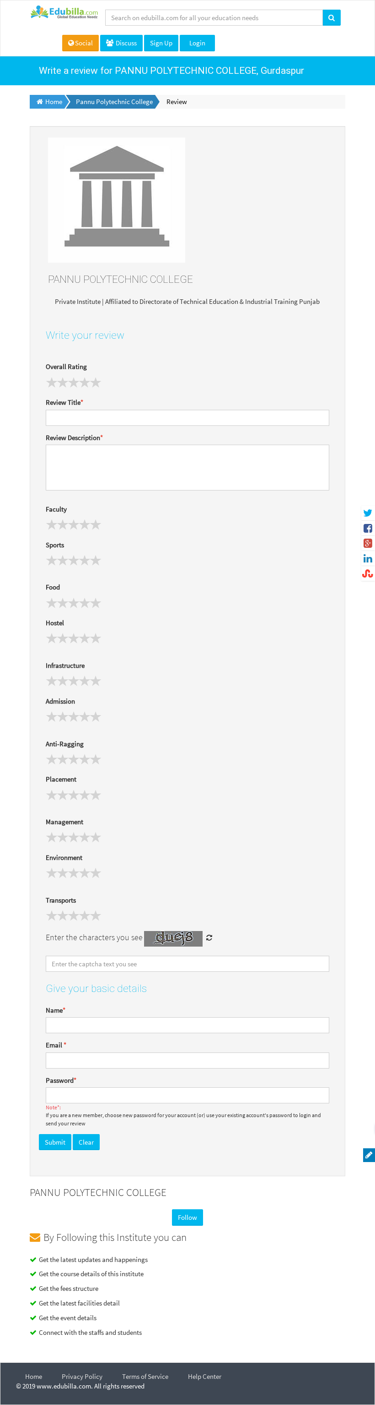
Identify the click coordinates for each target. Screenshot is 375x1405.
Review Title (64, 402)
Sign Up (161, 43)
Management (64, 821)
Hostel (55, 622)
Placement (61, 779)
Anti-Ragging (65, 743)
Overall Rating (66, 366)
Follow (187, 1217)
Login (197, 43)
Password (61, 1080)
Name (55, 1010)
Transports (61, 900)
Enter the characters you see (94, 937)
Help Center (204, 1376)
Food (53, 587)
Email (56, 1045)
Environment (64, 857)
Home (33, 1376)
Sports (55, 544)
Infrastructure (65, 665)
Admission (60, 701)
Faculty (56, 509)
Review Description (74, 437)
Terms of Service (145, 1376)
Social (84, 43)
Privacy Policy (82, 1376)
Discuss (125, 43)
